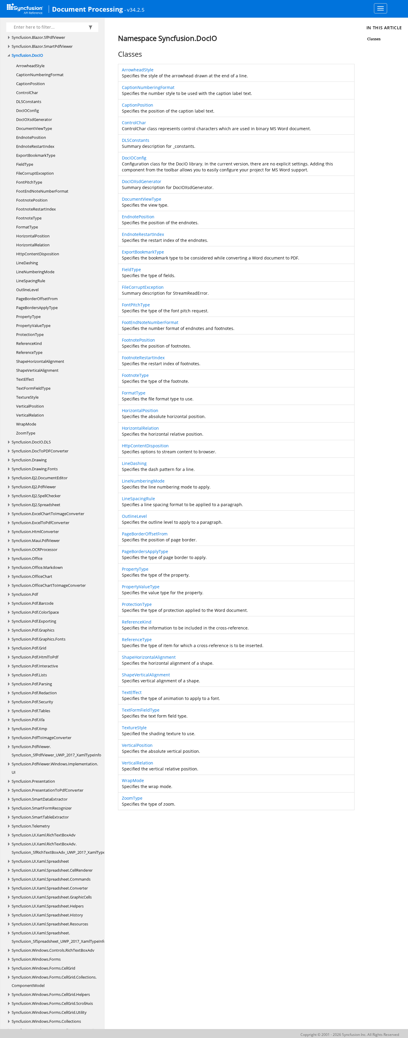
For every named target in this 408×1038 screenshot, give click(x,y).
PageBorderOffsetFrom (37, 298)
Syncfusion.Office (27, 558)
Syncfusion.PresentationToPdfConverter (47, 790)
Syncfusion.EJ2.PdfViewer (34, 486)
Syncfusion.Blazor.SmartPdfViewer (42, 46)
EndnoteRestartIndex (35, 146)
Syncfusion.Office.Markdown (37, 567)
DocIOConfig (27, 110)
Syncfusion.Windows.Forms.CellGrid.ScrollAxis (52, 1003)
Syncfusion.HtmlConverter (35, 531)
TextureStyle (27, 397)
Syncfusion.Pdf (25, 594)
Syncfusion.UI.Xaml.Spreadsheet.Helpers (48, 906)
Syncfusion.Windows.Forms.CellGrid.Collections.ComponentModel (54, 981)
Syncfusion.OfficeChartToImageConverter (49, 585)
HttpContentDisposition (37, 254)
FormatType (27, 227)
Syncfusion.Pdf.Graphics (33, 630)
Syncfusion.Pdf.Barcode (32, 603)
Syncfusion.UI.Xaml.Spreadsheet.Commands (51, 879)
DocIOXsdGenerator (34, 119)
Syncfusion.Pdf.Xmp (29, 728)
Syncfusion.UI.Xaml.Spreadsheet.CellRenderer (52, 870)
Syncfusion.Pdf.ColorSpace (35, 612)
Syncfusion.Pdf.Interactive (35, 666)
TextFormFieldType (33, 388)
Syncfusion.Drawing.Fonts (35, 469)
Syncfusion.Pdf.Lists (29, 675)
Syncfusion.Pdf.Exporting (34, 621)
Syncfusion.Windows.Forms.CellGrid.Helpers (51, 994)
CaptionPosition (30, 83)
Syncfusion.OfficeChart (32, 576)
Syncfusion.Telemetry (31, 826)
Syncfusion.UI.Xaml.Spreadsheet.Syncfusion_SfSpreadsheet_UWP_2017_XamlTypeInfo (59, 937)
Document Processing (87, 8)
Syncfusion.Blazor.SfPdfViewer (38, 37)
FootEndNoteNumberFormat (42, 191)
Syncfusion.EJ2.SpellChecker (36, 495)
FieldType (24, 164)
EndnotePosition (31, 137)
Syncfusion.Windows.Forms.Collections (46, 1021)
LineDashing (27, 262)
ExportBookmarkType (35, 155)
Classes (374, 39)
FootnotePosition (31, 200)
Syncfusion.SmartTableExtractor (40, 817)
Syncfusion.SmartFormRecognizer (42, 808)
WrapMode (26, 424)
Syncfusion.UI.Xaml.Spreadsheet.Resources (50, 924)
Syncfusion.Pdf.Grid (29, 648)
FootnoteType (29, 218)
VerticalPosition (30, 406)
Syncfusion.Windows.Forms (36, 959)
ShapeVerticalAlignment (37, 370)
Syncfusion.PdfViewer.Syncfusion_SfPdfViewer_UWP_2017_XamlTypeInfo (56, 751)
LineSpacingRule (30, 280)
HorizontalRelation (33, 245)
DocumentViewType (34, 128)
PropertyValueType (33, 325)
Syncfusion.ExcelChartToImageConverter (48, 513)
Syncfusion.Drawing (29, 460)
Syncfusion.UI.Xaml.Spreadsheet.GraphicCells (52, 897)
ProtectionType (30, 334)
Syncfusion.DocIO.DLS (31, 442)
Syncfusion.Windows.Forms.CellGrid (43, 968)
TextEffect (25, 379)
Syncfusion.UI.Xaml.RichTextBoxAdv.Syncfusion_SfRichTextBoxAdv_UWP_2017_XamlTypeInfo (62, 848)
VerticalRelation (30, 415)
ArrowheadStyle (30, 65)
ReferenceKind (29, 343)
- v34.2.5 (134, 9)
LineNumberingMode (35, 271)
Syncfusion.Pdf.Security (32, 701)
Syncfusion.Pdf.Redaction (34, 692)
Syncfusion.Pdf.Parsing (32, 684)
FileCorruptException (35, 173)
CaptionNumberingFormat (40, 74)
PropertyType (28, 316)
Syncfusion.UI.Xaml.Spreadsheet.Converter (50, 888)
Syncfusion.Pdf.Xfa (28, 719)
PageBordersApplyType (37, 307)
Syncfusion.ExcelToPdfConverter (40, 522)
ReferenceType (29, 352)
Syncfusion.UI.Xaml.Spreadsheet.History (47, 915)
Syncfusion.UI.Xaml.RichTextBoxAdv (44, 835)
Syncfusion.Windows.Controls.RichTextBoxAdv (53, 950)
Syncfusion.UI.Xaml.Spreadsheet (40, 861)
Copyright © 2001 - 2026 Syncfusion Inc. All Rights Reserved (349, 1034)
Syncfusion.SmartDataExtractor (40, 799)
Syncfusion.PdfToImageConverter (41, 737)
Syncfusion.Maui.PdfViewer (36, 540)
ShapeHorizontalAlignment (40, 361)
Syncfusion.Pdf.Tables (31, 710)
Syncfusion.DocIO (27, 55)
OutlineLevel (27, 289)
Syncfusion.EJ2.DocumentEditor (40, 477)
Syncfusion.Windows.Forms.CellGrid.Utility (49, 1012)
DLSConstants (28, 101)
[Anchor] (115, 54)
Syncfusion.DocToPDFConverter (40, 451)
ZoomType (25, 433)
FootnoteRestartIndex (36, 209)
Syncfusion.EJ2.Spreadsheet (36, 504)
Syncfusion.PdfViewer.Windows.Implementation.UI (55, 768)
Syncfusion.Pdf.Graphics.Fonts (38, 639)
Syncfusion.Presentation (33, 781)
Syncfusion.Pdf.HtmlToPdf (35, 657)
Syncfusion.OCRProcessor (34, 549)
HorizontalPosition (33, 236)
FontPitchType (29, 182)
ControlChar (27, 92)
